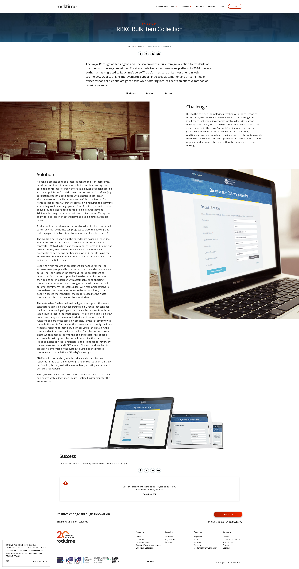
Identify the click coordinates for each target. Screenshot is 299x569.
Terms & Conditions (231, 539)
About (221, 6)
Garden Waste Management (148, 545)
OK (7, 561)
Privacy (226, 545)
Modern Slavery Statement (205, 548)
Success (168, 93)
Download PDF (149, 494)
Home (131, 46)
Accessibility (228, 542)
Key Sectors (170, 539)
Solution (149, 93)
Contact (235, 6)
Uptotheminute (143, 542)
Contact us (228, 514)
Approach (200, 6)
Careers (197, 545)
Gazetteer (140, 539)
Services (168, 542)
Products (185, 6)
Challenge (131, 93)
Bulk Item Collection (144, 548)
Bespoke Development (165, 6)
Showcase (140, 46)
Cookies (226, 548)
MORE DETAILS (40, 561)
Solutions (169, 536)
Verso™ (139, 536)
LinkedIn (150, 561)
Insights (211, 6)
